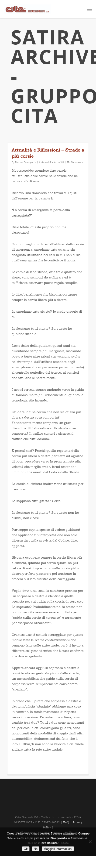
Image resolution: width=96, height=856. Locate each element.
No (36, 849)
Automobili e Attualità (51, 162)
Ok (26, 849)
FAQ (66, 822)
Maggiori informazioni (58, 849)
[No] (90, 841)
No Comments (75, 162)
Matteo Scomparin (25, 162)
